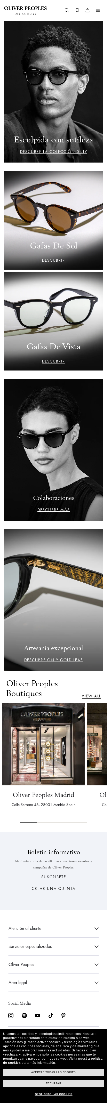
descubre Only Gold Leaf (53, 660)
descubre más (53, 510)
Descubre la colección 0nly (53, 152)
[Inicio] (25, 10)
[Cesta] (87, 10)
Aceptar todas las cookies (53, 1072)
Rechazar (53, 1083)
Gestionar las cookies (54, 1094)
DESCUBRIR (53, 260)
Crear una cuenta (54, 888)
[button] (98, 10)
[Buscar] (67, 10)
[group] (53, 762)
